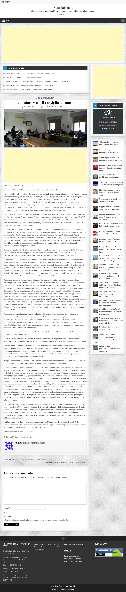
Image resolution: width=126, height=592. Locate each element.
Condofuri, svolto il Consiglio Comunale (45, 102)
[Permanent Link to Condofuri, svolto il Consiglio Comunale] (45, 128)
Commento (9, 481)
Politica (51, 98)
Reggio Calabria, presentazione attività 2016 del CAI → (67, 462)
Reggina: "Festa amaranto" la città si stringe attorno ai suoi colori (28, 73)
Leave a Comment (61, 107)
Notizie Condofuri (26, 437)
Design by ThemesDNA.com (63, 590)
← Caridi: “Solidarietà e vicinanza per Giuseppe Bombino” (24, 460)
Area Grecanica (43, 98)
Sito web (7, 516)
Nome (7, 508)
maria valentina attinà (31, 107)
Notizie (15, 437)
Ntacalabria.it (63, 8)
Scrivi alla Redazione (72, 559)
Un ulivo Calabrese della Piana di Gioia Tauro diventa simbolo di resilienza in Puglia (36, 81)
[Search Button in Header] (123, 20)
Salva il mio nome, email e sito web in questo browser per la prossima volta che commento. (41, 520)
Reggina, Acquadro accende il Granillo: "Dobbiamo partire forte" (28, 85)
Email (7, 512)
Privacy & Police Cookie (73, 561)
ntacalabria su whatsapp (73, 544)
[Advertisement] (63, 44)
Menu (7, 2)
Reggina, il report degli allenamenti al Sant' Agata (22, 77)
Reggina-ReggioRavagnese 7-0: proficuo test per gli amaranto (27, 90)
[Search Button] (63, 538)
